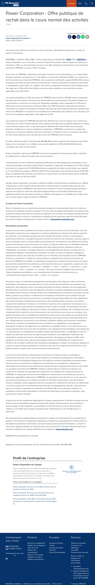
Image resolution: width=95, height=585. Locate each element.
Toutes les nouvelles (78, 543)
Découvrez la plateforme (36, 543)
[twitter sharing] (74, 37)
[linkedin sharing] (78, 37)
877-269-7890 (13, 546)
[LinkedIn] (7, 558)
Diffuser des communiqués (33, 551)
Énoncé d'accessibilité (57, 552)
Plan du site (57, 584)
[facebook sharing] (70, 37)
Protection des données (79, 552)
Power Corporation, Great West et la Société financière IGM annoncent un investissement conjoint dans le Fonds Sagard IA (35, 501)
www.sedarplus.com (64, 429)
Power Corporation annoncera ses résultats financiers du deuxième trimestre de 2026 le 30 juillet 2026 (33, 494)
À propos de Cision (56, 548)
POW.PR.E (81, 59)
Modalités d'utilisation (13, 584)
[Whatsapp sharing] (83, 37)
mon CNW (74, 550)
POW (68, 59)
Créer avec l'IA (33, 548)
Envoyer (71, 3)
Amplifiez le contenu (35, 557)
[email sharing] (87, 37)
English (8, 24)
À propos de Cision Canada (56, 544)
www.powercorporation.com (62, 219)
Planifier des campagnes (36, 545)
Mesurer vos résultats (35, 555)
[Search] (92, 3)
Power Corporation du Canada (27, 464)
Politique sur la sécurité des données (37, 584)
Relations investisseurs (36, 559)
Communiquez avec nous (15, 553)
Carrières (52, 550)
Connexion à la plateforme (76, 546)
